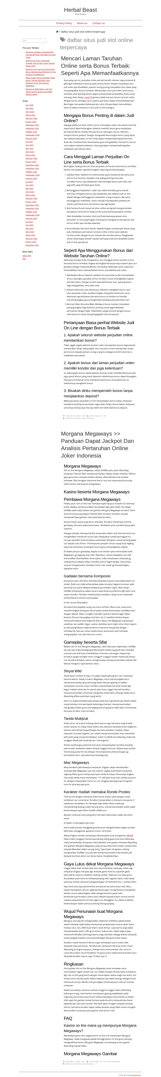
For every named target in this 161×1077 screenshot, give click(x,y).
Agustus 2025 (31, 138)
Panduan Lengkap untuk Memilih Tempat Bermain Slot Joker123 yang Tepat (41, 55)
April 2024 (30, 192)
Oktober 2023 (31, 212)
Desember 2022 (32, 245)
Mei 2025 (29, 148)
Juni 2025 (29, 145)
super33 (88, 97)
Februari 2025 (31, 158)
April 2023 (30, 232)
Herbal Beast (80, 10)
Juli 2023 (29, 222)
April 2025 (30, 152)
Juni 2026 (29, 105)
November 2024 (32, 168)
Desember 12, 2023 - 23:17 (75, 1061)
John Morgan (94, 416)
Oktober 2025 (31, 132)
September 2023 (32, 215)
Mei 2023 (29, 228)
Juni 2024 (29, 185)
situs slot (27, 255)
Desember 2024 (32, 165)
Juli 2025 (29, 141)
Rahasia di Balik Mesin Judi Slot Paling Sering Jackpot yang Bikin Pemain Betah (39, 92)
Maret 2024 (30, 195)
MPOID (130, 835)
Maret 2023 (30, 235)
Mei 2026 (29, 108)
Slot (105, 416)
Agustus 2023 (31, 218)
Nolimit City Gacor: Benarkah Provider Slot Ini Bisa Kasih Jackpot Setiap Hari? (40, 63)
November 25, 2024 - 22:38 (76, 416)
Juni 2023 (29, 225)
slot (24, 258)
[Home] (57, 31)
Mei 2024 (29, 188)
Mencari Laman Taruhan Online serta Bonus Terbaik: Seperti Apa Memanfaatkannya (100, 65)
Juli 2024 (29, 182)
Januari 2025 (31, 162)
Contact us (98, 23)
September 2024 (32, 175)
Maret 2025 (30, 155)
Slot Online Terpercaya (111, 1061)
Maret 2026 (30, 115)
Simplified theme (136, 1075)
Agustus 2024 (31, 178)
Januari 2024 (31, 202)
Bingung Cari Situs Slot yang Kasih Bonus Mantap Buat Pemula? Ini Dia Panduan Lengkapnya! (41, 72)
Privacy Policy (64, 23)
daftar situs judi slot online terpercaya (80, 418)
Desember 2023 (32, 205)
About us (82, 23)
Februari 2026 (31, 118)
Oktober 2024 (31, 172)
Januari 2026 (31, 122)
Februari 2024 (31, 198)
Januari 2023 (31, 242)
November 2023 (32, 208)
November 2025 (32, 128)
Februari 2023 (31, 238)
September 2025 (32, 135)
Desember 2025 (32, 125)
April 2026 (30, 111)
